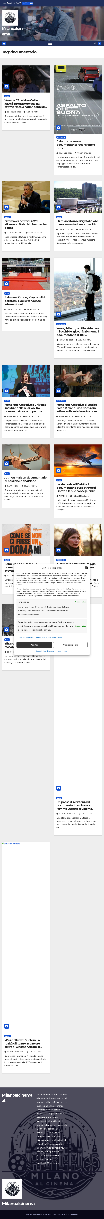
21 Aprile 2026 (66, 153)
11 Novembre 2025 (15, 233)
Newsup (61, 1215)
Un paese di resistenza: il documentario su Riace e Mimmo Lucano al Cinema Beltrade (74, 807)
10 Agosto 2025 (67, 229)
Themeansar (72, 1215)
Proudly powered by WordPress (39, 1215)
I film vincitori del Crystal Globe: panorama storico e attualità (77, 222)
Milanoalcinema (18, 1203)
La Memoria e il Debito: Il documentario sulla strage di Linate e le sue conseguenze (76, 488)
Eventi (7, 217)
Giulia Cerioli (30, 486)
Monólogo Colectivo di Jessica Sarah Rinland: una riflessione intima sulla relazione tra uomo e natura (77, 410)
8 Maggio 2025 (14, 416)
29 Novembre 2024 (68, 814)
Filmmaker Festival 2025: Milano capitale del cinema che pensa (25, 224)
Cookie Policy (41, 651)
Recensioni (61, 137)
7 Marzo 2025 (66, 496)
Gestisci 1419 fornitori (27, 637)
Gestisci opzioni (70, 645)
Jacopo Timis (32, 112)
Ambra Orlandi (84, 153)
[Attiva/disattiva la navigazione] (50, 44)
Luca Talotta (35, 233)
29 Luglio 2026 (14, 112)
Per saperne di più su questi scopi (49, 637)
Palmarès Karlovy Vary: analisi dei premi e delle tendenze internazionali (24, 301)
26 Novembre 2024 (16, 1052)
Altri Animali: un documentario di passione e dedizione (25, 479)
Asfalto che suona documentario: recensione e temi (75, 145)
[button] (86, 568)
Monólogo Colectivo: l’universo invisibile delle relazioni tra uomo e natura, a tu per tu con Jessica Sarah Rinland (25, 410)
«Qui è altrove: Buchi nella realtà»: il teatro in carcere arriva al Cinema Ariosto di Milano (22, 1045)
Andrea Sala (85, 229)
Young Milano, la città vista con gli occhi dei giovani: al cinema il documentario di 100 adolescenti (77, 333)
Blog (7, 96)
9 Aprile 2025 (13, 486)
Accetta (34, 645)
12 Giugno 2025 (66, 340)
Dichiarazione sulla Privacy (57, 651)
